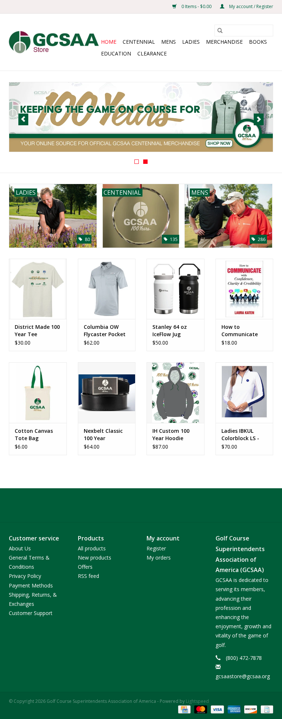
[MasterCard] (200, 709)
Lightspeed (197, 701)
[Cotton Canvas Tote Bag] (38, 392)
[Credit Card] (184, 709)
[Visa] (216, 709)
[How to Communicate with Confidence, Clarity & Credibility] (245, 289)
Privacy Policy (25, 575)
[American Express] (233, 709)
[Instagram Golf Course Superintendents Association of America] (154, 505)
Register (156, 548)
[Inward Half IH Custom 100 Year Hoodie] (176, 392)
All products (92, 548)
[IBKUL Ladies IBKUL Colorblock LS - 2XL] (245, 392)
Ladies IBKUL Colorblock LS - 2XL (240, 434)
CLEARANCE (152, 53)
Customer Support (31, 613)
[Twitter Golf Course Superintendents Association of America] (141, 505)
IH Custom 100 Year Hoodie (170, 434)
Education (116, 53)
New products (94, 557)
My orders (159, 557)
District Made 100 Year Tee (37, 330)
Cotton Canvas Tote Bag (34, 434)
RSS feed (88, 575)
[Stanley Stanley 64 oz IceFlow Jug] (176, 289)
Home (108, 41)
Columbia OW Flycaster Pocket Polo (105, 330)
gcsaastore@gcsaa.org (243, 676)
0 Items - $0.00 (196, 6)
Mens (168, 41)
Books (258, 41)
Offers (85, 566)
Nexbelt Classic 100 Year (103, 434)
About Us (20, 548)
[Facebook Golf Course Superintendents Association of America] (128, 505)
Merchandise (224, 41)
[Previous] (23, 119)
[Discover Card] (250, 709)
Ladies (191, 41)
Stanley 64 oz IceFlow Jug (169, 330)
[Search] (219, 30)
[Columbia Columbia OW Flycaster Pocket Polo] (107, 289)
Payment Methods (31, 585)
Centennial (139, 41)
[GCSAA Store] (54, 42)
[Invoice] (265, 709)
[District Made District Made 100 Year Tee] (38, 289)
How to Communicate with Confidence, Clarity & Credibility (242, 330)
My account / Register (250, 6)
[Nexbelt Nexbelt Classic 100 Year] (107, 392)
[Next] (259, 119)
